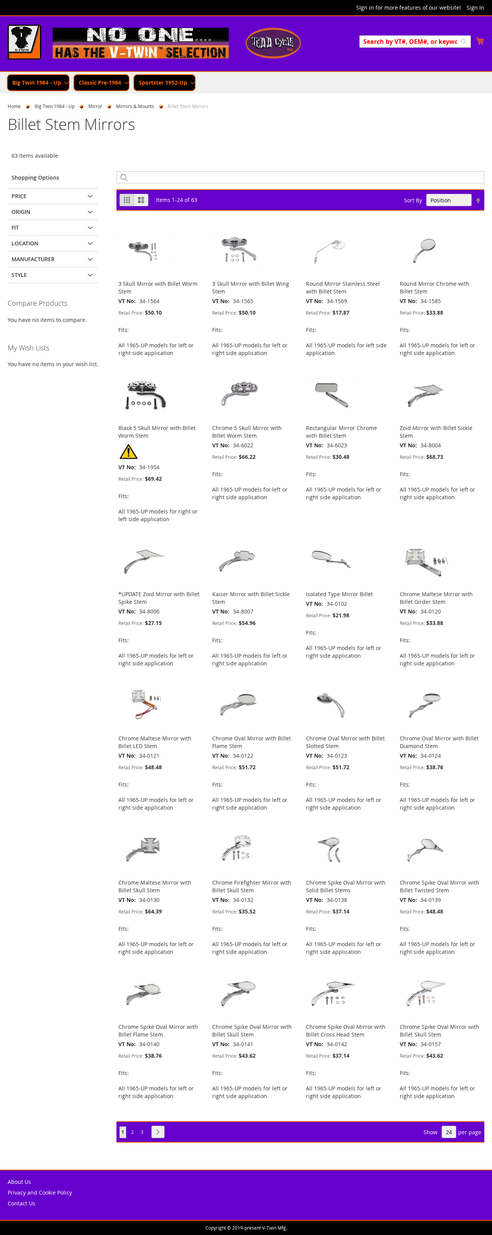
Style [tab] (19, 274)
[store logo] (24, 43)
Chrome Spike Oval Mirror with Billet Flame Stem (158, 1030)
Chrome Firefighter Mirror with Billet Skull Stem (251, 886)
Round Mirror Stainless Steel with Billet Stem (343, 287)
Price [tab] (19, 196)
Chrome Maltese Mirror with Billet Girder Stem (436, 597)
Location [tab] (25, 243)
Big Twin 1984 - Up (55, 106)
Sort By (413, 200)
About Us (19, 1181)
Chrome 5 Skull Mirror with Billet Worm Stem (247, 431)
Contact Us (21, 1203)
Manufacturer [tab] (33, 259)
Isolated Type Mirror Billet (339, 594)
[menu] (246, 82)
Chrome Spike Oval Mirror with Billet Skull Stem (252, 1030)
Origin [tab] (21, 211)
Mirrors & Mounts (135, 106)
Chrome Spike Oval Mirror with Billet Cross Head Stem (346, 1030)
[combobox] (415, 41)
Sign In (475, 7)
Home (14, 106)
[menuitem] (38, 82)
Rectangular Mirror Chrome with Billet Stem (341, 431)
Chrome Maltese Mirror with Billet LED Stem (154, 742)
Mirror (95, 106)
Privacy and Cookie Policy (40, 1192)
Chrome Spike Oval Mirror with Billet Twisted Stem (439, 886)
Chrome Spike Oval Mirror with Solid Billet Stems (346, 886)
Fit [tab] (15, 227)
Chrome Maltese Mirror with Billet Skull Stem (154, 886)
